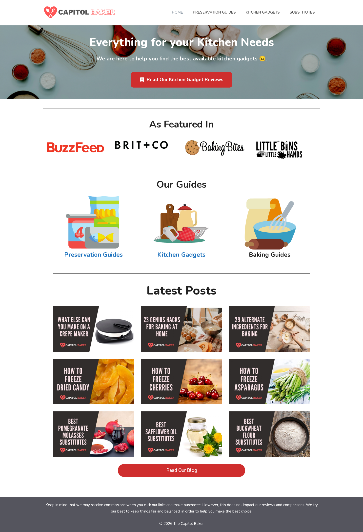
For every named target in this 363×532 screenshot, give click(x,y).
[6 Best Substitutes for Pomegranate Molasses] (93, 452)
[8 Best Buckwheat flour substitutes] (269, 452)
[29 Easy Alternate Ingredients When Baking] (269, 347)
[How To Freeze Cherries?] (181, 400)
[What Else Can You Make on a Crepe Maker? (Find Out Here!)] (93, 347)
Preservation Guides (214, 12)
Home (177, 12)
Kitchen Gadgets (263, 12)
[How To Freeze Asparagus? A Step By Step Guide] (269, 400)
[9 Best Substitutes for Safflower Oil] (181, 452)
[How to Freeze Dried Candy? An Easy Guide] (93, 400)
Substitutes (302, 12)
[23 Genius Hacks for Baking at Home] (181, 347)
